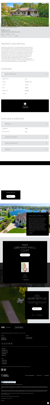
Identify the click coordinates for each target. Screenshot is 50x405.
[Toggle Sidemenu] (48, 2)
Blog (3, 358)
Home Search (4, 353)
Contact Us (43, 2)
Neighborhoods (4, 350)
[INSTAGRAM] (4, 344)
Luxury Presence (31, 375)
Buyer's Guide (4, 360)
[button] (37, 308)
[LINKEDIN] (7, 344)
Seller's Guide (4, 361)
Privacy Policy (47, 375)
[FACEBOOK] (2, 344)
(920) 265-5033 (25, 106)
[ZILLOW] (11, 344)
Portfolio (3, 348)
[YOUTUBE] (9, 344)
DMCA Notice (2, 400)
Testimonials (4, 363)
